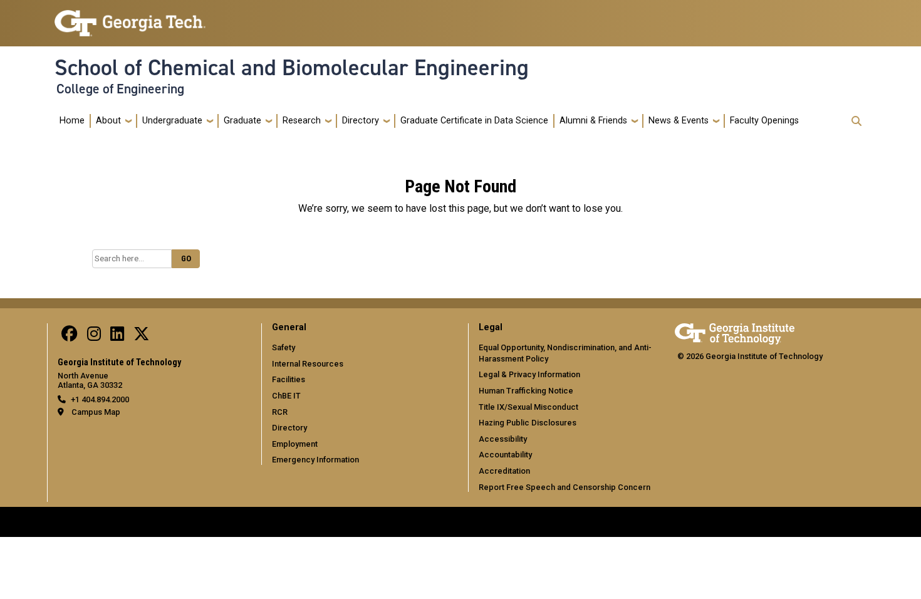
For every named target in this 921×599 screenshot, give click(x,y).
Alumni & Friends (593, 120)
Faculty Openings (764, 120)
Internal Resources (307, 363)
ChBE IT (286, 395)
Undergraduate (172, 120)
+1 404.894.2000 (100, 399)
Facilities (288, 379)
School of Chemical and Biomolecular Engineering (292, 67)
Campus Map (95, 412)
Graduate (242, 120)
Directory (360, 120)
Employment (295, 444)
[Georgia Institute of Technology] (130, 18)
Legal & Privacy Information (529, 374)
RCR (280, 412)
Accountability (505, 454)
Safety (283, 347)
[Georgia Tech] (734, 331)
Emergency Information (315, 459)
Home (72, 120)
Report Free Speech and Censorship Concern (564, 487)
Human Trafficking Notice (526, 390)
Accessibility (503, 439)
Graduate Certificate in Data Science (474, 120)
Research (302, 120)
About (108, 120)
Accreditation (504, 471)
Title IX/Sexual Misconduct (528, 407)
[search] (856, 121)
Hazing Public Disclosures (527, 422)
